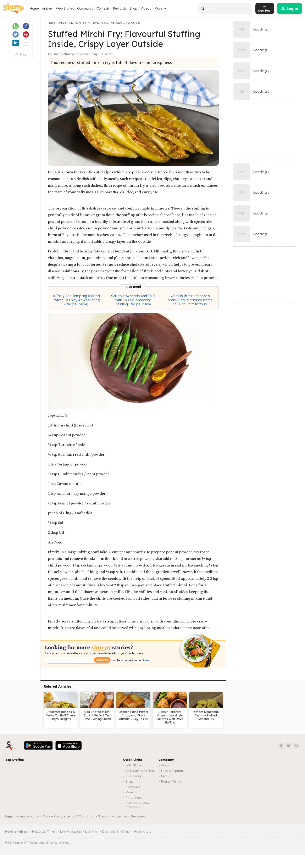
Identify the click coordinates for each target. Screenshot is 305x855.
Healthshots (142, 831)
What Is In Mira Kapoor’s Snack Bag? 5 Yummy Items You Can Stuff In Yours (190, 300)
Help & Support (172, 771)
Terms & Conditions (80, 816)
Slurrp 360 (133, 787)
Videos (146, 8)
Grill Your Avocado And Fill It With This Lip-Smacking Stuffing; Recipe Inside (133, 300)
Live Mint (91, 831)
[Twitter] (288, 746)
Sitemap (104, 816)
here (146, 660)
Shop (133, 8)
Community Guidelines (129, 816)
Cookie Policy (52, 816)
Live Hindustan (70, 831)
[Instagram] (296, 746)
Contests (103, 8)
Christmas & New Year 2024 (138, 805)
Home (34, 8)
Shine (125, 831)
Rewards (119, 8)
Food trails (134, 798)
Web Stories (65, 8)
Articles (47, 8)
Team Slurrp (63, 54)
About (165, 765)
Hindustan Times (44, 831)
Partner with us (172, 781)
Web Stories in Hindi (140, 771)
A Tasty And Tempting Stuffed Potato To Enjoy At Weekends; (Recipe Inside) (76, 300)
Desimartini (110, 831)
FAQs (165, 776)
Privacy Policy (29, 816)
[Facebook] (281, 746)
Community (85, 8)
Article (62, 22)
